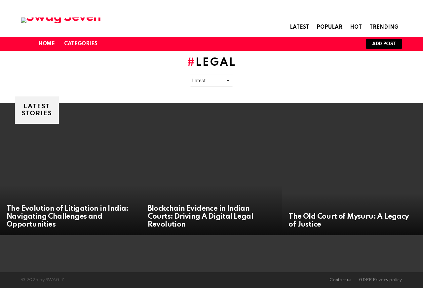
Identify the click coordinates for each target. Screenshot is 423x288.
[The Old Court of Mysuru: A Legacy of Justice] (352, 169)
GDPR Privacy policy (380, 280)
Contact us (340, 280)
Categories (80, 44)
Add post (384, 44)
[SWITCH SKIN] (341, 44)
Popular (329, 27)
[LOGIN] (352, 44)
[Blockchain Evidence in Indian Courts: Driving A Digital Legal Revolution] (211, 169)
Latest (299, 27)
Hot (356, 27)
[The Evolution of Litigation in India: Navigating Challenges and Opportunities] (70, 169)
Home (46, 44)
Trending (384, 27)
